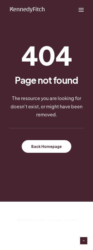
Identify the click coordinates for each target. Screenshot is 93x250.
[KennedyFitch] (27, 10)
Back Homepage (46, 146)
